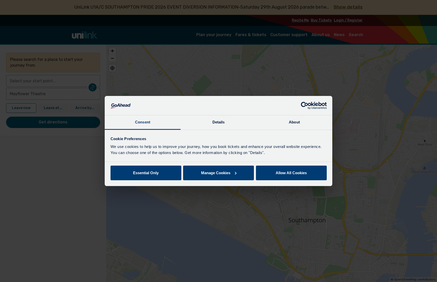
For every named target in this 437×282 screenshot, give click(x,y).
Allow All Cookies (291, 173)
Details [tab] (218, 122)
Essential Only (146, 173)
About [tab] (294, 122)
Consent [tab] (142, 122)
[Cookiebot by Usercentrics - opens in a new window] (304, 105)
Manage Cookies (215, 173)
